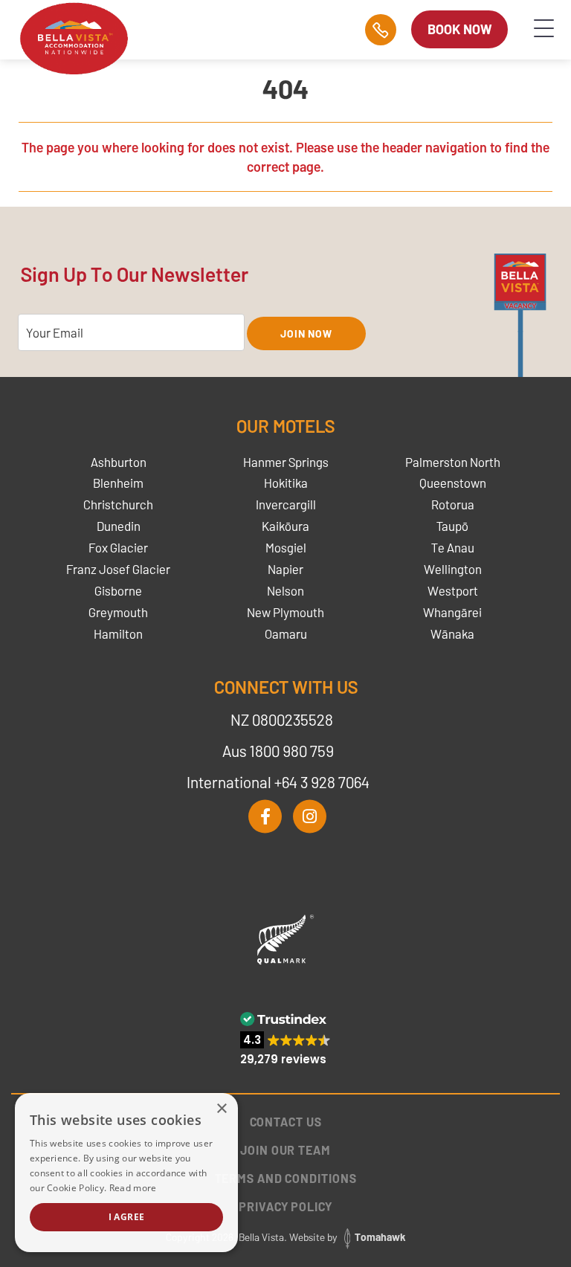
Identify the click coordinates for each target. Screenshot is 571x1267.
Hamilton (118, 633)
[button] (285, 1038)
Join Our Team (285, 1150)
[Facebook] (265, 816)
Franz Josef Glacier (118, 568)
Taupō (452, 525)
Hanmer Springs (286, 461)
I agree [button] (127, 1216)
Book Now (459, 29)
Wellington (453, 568)
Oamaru (286, 633)
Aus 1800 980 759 (278, 750)
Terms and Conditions (286, 1178)
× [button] (221, 1109)
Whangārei (452, 612)
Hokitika (286, 482)
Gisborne (118, 590)
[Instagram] (309, 816)
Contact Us (286, 1122)
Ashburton (118, 461)
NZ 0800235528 (281, 719)
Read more (133, 1187)
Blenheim (118, 482)
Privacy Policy (285, 1206)
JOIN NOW (306, 333)
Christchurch (118, 504)
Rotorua (452, 504)
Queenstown (452, 482)
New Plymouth (285, 612)
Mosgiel (285, 547)
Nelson (285, 590)
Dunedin (119, 525)
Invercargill (286, 504)
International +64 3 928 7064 (278, 782)
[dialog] (126, 1172)
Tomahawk (380, 1237)
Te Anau (452, 547)
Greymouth (118, 612)
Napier (285, 568)
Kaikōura (285, 525)
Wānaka (452, 633)
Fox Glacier (118, 547)
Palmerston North (452, 461)
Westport (453, 590)
